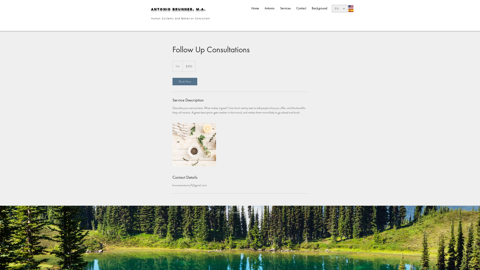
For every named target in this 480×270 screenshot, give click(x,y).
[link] (184, 81)
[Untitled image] (194, 144)
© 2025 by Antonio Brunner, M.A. (239, 212)
